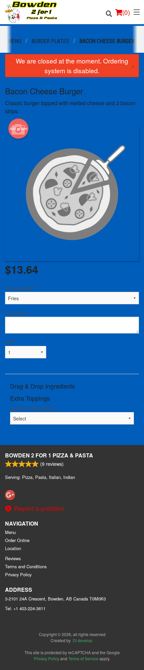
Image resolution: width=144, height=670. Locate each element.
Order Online (17, 540)
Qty (10, 342)
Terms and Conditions (26, 566)
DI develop (82, 640)
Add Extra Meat (33, 408)
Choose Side (20, 288)
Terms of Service (83, 658)
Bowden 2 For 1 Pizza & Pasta (49, 455)
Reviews (13, 558)
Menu (10, 532)
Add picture (18, 128)
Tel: (25, 608)
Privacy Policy (18, 574)
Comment (15, 313)
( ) (126, 11)
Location (13, 548)
